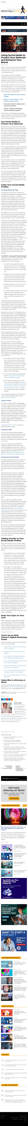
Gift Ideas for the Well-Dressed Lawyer (7, 767)
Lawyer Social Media (11, 693)
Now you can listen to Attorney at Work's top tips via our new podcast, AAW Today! (15, 755)
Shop (25, 1119)
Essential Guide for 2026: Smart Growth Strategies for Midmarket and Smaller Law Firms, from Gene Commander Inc (14, 759)
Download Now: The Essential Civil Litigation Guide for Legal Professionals (15, 752)
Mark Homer (5, 64)
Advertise (14, 1119)
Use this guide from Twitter (9, 425)
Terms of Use (23, 1117)
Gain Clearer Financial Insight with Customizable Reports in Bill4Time (12, 741)
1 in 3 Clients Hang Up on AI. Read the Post (14, 1069)
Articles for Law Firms (14, 779)
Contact (21, 1119)
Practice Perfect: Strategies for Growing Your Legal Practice (19, 768)
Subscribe (14, 798)
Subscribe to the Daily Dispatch (15, 686)
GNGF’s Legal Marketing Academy (11, 719)
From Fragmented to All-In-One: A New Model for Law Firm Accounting (15, 1065)
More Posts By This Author (8, 731)
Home (25, 1121)
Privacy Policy (23, 1115)
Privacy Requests (14, 1117)
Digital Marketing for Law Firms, (15, 692)
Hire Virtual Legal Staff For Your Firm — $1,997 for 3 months (14, 737)
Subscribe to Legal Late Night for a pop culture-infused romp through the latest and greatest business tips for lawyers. (15, 748)
